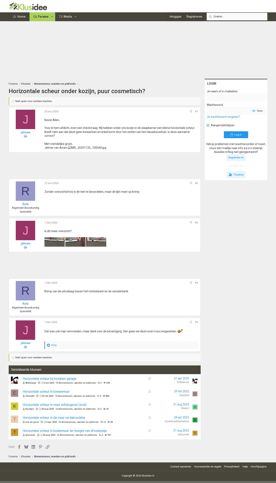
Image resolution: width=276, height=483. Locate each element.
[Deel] (191, 111)
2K (111, 422)
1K (107, 409)
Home (21, 16)
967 (109, 435)
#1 (196, 111)
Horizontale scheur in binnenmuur (46, 392)
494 (108, 383)
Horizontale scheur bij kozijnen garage (49, 379)
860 (107, 396)
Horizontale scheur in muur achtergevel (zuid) (54, 405)
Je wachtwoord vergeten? (223, 116)
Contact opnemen (180, 466)
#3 (196, 222)
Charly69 (29, 396)
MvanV (185, 408)
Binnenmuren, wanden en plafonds (77, 383)
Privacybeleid (231, 466)
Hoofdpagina (259, 466)
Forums (43, 16)
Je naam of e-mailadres (222, 91)
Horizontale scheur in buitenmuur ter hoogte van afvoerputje (65, 431)
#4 (196, 282)
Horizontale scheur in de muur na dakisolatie (54, 418)
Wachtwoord (215, 104)
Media (68, 16)
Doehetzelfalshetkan (177, 421)
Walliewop (30, 383)
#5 (196, 322)
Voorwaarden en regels (207, 466)
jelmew (25, 132)
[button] (52, 16)
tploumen (30, 435)
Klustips (29, 409)
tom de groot (32, 422)
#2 (196, 183)
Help (245, 466)
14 (104, 422)
